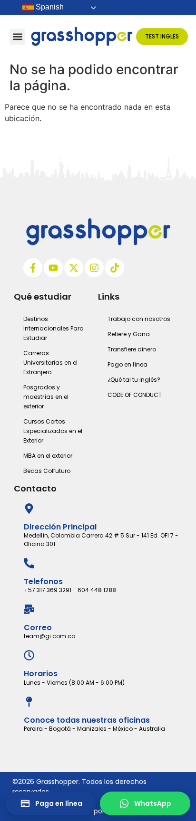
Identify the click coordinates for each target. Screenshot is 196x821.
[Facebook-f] (32, 267)
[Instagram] (94, 267)
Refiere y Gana (129, 334)
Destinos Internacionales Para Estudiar (53, 328)
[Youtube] (53, 267)
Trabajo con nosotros (139, 319)
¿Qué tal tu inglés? (134, 380)
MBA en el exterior (47, 456)
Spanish (49, 7)
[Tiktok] (114, 267)
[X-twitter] (73, 267)
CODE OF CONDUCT (135, 395)
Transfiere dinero (132, 349)
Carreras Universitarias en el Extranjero (50, 362)
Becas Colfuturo (46, 471)
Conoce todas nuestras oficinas (87, 720)
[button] (17, 37)
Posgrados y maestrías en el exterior (46, 396)
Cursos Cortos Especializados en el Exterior (52, 430)
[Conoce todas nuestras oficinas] (29, 702)
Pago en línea (127, 364)
